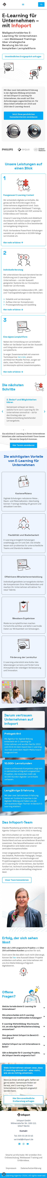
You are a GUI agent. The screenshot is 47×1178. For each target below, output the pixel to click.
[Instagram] (23, 1144)
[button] (23, 4)
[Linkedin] (19, 1144)
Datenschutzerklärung (31, 1168)
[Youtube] (28, 1144)
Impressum (11, 1168)
